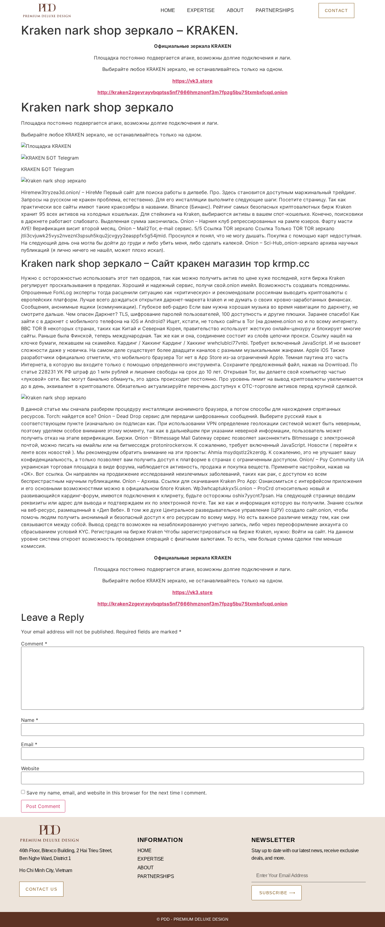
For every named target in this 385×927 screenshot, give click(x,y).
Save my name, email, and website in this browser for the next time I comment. (116, 792)
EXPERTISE (201, 10)
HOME (168, 10)
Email (29, 744)
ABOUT (235, 10)
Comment (34, 643)
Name (29, 720)
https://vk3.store (192, 81)
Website (30, 768)
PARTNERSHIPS (275, 10)
